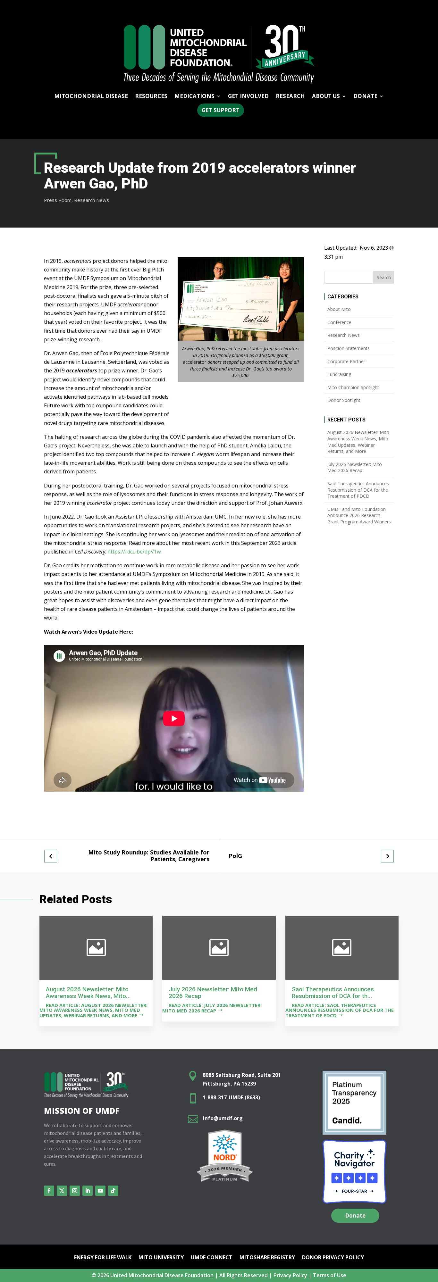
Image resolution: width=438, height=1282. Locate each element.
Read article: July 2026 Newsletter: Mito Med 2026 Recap (212, 1008)
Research (290, 97)
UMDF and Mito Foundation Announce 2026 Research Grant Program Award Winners (359, 515)
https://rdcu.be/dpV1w (134, 551)
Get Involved (248, 97)
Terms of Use (329, 1275)
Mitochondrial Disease (91, 97)
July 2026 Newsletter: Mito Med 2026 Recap (354, 467)
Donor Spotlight (343, 400)
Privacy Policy (290, 1275)
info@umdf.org (223, 1118)
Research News (91, 200)
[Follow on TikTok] (113, 1191)
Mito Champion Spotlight (353, 387)
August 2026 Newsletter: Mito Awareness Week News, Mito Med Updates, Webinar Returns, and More (358, 441)
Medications (194, 97)
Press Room (58, 200)
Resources (151, 97)
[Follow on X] (62, 1191)
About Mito (339, 309)
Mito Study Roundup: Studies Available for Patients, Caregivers (148, 855)
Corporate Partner (346, 361)
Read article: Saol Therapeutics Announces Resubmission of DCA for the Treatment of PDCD (339, 1010)
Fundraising (339, 374)
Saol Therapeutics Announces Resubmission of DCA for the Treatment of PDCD (358, 489)
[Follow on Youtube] (100, 1191)
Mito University (161, 1258)
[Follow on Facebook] (49, 1191)
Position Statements (348, 348)
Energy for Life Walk (102, 1258)
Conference (339, 322)
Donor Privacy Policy (333, 1258)
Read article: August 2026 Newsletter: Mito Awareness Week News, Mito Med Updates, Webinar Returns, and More (93, 1010)
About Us (326, 97)
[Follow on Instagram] (75, 1191)
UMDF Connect (211, 1258)
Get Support (221, 110)
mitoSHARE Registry (267, 1258)
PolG (235, 856)
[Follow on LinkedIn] (87, 1191)
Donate (355, 1215)
